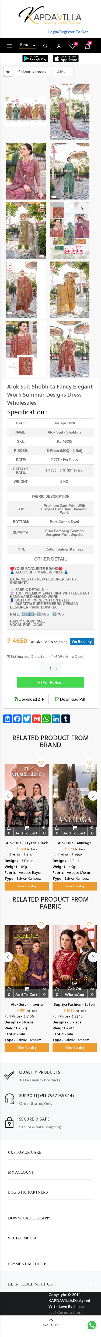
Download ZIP (31, 699)
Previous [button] (8, 795)
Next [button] (93, 795)
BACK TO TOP (51, 1325)
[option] (27, 819)
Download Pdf (72, 699)
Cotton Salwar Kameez (64, 549)
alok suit (55, 432)
